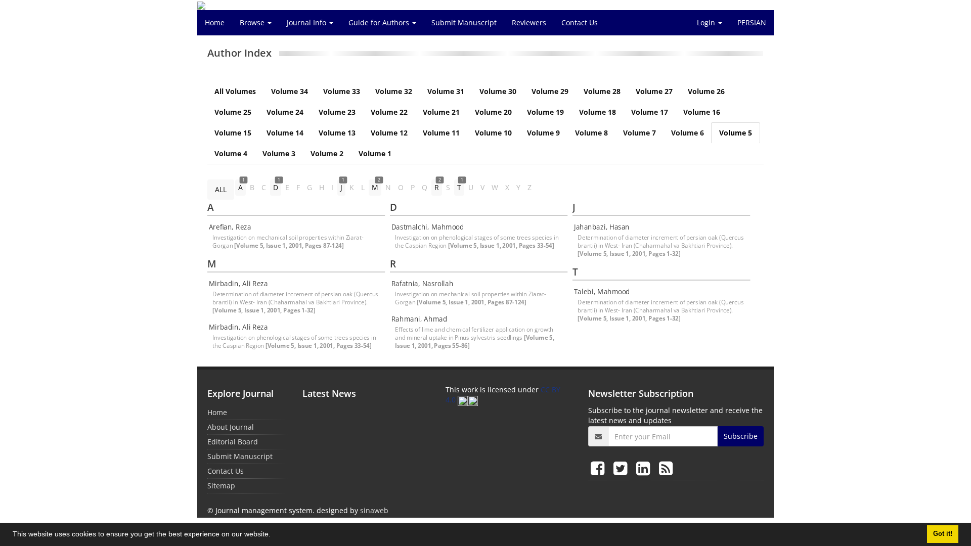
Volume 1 (375, 153)
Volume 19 (545, 112)
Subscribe (741, 436)
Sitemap (221, 485)
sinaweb (374, 510)
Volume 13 (337, 133)
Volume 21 (441, 112)
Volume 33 (341, 91)
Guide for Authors (379, 22)
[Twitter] (622, 467)
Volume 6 (687, 133)
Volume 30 (497, 91)
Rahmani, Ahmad (419, 319)
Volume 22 (389, 112)
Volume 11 (441, 133)
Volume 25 (232, 112)
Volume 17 (649, 112)
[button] (274, 535)
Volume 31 (445, 91)
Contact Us (579, 22)
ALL (221, 189)
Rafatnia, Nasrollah (422, 283)
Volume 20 (493, 112)
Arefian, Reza (230, 227)
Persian (751, 22)
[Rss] (665, 467)
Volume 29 (550, 91)
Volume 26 (706, 91)
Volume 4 (230, 153)
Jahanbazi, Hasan (602, 227)
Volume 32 (393, 91)
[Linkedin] (645, 467)
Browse (253, 22)
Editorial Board (232, 441)
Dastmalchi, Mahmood (427, 227)
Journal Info (307, 22)
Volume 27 (654, 91)
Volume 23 (337, 112)
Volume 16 (701, 112)
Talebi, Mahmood (602, 291)
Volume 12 (389, 133)
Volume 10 (493, 133)
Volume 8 (591, 133)
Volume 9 (543, 133)
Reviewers (529, 22)
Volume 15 (232, 133)
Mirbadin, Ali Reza (238, 283)
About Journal (230, 427)
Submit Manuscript (464, 22)
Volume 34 (289, 91)
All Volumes (235, 91)
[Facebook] (599, 467)
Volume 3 (278, 153)
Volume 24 (285, 112)
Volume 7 (639, 133)
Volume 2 (327, 153)
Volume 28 (602, 91)
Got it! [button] (942, 533)
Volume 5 (735, 133)
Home (215, 22)
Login (707, 22)
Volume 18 (597, 112)
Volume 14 (285, 133)
